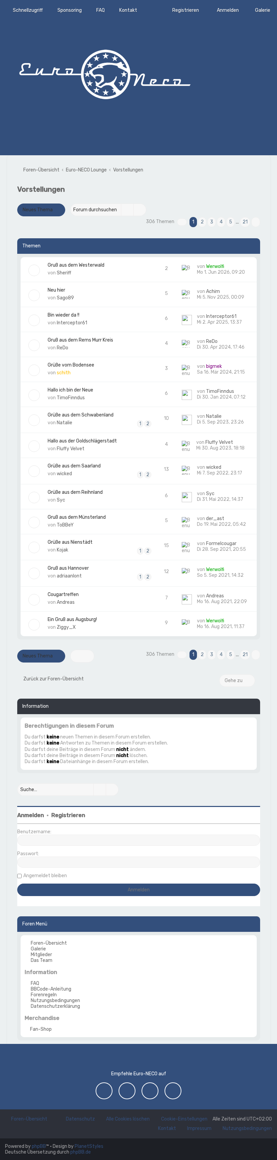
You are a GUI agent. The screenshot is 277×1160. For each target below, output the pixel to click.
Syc (61, 500)
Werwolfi (215, 266)
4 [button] (221, 222)
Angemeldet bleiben (45, 876)
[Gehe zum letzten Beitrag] (227, 266)
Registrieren (68, 815)
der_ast (215, 518)
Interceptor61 (72, 323)
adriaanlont (69, 576)
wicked (64, 474)
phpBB (39, 1146)
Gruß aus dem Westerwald (76, 265)
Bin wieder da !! (63, 315)
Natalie (64, 423)
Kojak (62, 550)
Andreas (66, 602)
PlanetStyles (89, 1146)
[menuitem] (259, 10)
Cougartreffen (63, 594)
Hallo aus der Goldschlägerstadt (82, 441)
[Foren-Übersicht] (105, 72)
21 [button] (245, 222)
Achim (213, 291)
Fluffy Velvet (70, 449)
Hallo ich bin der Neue (70, 390)
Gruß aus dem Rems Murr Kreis (80, 340)
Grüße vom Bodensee (71, 365)
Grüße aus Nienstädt (70, 542)
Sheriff (64, 273)
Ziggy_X (66, 627)
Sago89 (65, 298)
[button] (182, 222)
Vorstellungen (41, 189)
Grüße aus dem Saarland (74, 466)
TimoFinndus (71, 398)
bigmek (214, 366)
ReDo (62, 348)
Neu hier (56, 290)
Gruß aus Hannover (68, 568)
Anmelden (30, 815)
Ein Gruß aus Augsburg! (72, 619)
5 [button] (230, 222)
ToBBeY (65, 525)
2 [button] (202, 222)
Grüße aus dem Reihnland (75, 492)
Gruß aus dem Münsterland (77, 517)
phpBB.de (80, 1152)
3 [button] (211, 222)
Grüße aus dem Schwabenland (81, 415)
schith (64, 373)
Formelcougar (221, 543)
